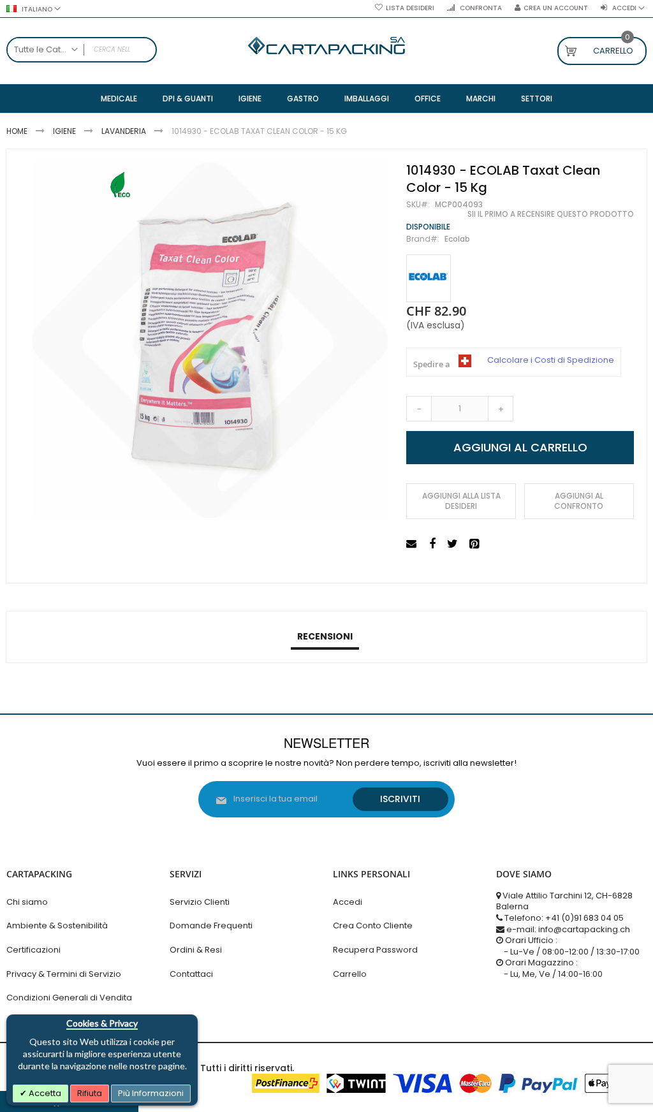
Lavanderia (123, 131)
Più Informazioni (151, 1093)
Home (16, 131)
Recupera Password (375, 950)
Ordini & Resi (196, 950)
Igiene (64, 131)
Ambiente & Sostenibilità (57, 925)
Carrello (350, 974)
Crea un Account (556, 8)
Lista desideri (410, 8)
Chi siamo (27, 902)
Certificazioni (33, 950)
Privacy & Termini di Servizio (63, 974)
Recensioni (325, 636)
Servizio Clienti (200, 902)
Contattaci (191, 974)
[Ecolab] (428, 278)
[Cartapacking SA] (326, 45)
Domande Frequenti (211, 925)
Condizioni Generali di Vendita (69, 997)
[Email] (413, 544)
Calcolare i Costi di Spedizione (550, 360)
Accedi (347, 902)
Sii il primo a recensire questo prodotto (550, 214)
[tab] (325, 637)
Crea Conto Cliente (373, 925)
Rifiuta (89, 1093)
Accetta (44, 1093)
